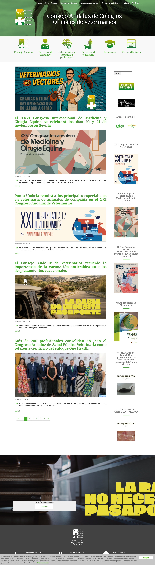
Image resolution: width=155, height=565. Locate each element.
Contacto (125, 3)
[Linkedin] (135, 3)
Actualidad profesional (89, 3)
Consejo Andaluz (50, 3)
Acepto (44, 506)
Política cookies (43, 563)
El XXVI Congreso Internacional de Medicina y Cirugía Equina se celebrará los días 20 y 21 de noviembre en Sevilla (60, 122)
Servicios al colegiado (69, 3)
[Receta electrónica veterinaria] (132, 126)
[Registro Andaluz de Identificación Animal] (120, 126)
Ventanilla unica (119, 553)
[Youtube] (138, 3)
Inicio (40, 3)
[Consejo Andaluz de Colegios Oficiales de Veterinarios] (22, 3)
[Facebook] (132, 3)
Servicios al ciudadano (110, 3)
